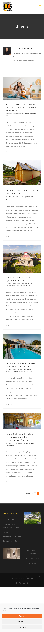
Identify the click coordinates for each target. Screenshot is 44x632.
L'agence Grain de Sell (27, 578)
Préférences (22, 627)
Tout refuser (22, 621)
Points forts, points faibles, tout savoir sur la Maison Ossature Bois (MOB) (20, 437)
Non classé (9, 200)
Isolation (20, 198)
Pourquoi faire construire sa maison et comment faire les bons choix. (21, 107)
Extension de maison (12, 198)
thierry (10, 113)
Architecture (27, 369)
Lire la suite (9, 152)
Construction (29, 113)
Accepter (22, 616)
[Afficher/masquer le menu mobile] (40, 6)
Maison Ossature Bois (30, 198)
